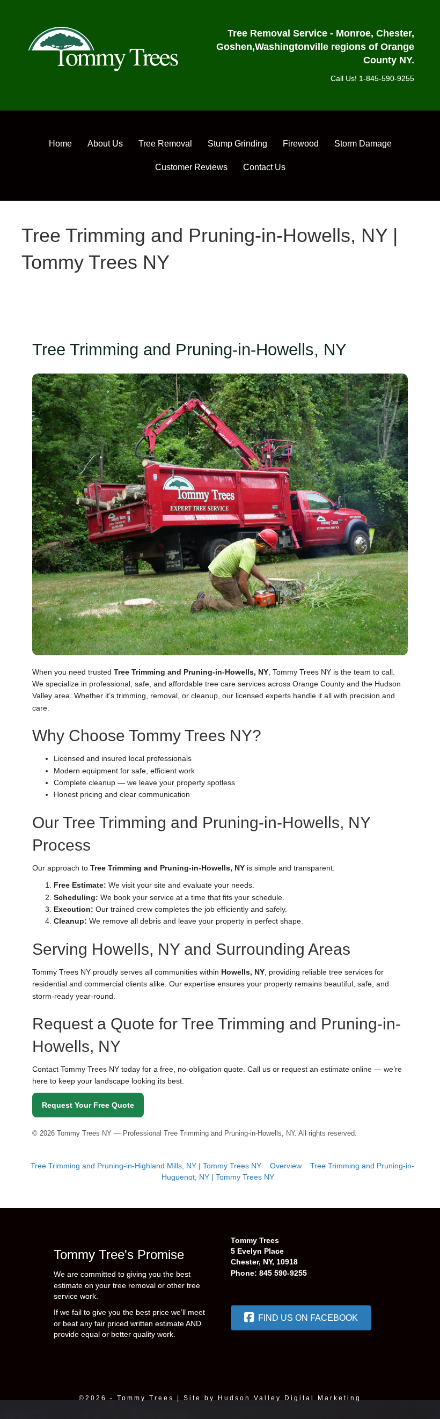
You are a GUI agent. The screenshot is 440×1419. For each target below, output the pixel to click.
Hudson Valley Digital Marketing (289, 1398)
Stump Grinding (237, 143)
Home (60, 143)
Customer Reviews (191, 167)
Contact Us (264, 167)
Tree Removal (165, 143)
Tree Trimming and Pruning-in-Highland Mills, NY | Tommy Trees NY (146, 1165)
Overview (286, 1165)
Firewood (301, 143)
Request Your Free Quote (88, 1105)
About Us (105, 143)
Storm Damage (363, 143)
